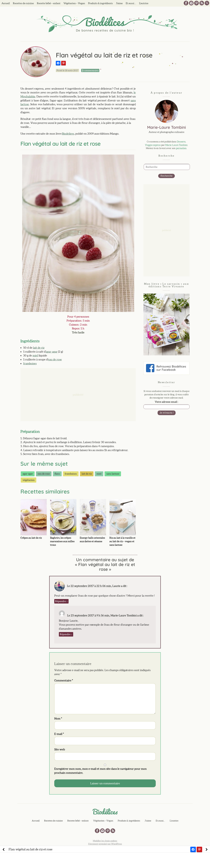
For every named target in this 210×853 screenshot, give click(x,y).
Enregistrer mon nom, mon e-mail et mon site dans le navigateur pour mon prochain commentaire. (100, 770)
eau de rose (55, 359)
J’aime (119, 3)
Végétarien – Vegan (74, 3)
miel (35, 355)
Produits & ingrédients (100, 3)
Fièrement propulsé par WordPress (105, 844)
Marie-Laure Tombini (176, 145)
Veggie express (153, 145)
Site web (59, 749)
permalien (181, 148)
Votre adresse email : (166, 401)
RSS (201, 3)
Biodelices (68, 133)
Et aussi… (131, 3)
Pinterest (196, 3)
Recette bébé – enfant (48, 3)
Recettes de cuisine (23, 3)
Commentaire (63, 680)
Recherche (166, 176)
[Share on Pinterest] (63, 63)
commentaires (90, 70)
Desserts (181, 141)
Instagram (191, 3)
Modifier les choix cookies (105, 840)
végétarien (29, 480)
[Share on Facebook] (58, 63)
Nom (58, 718)
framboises (30, 363)
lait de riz (38, 347)
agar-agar (51, 351)
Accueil (6, 3)
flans (57, 473)
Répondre (61, 601)
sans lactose (112, 473)
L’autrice (143, 3)
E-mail (59, 733)
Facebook (186, 3)
